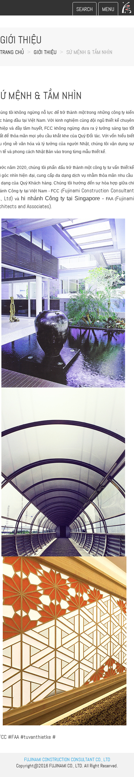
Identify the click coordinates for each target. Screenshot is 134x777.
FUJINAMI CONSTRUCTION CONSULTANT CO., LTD (67, 759)
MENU (110, 11)
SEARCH (84, 11)
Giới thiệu (45, 52)
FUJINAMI (57, 765)
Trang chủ (12, 52)
